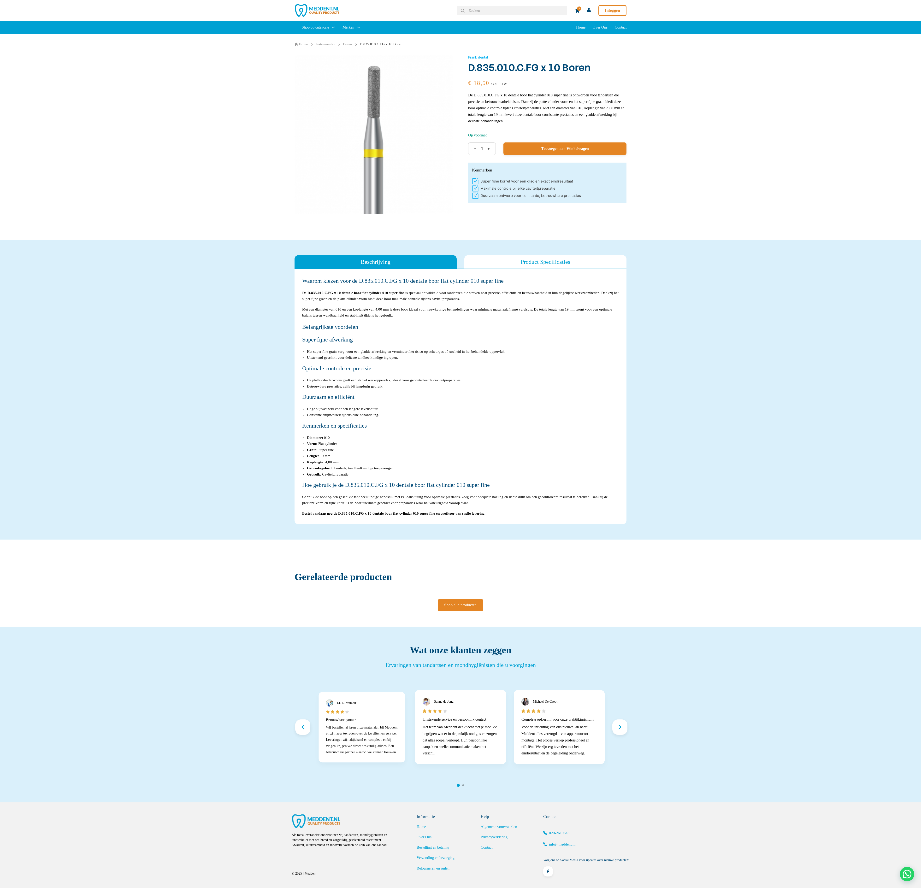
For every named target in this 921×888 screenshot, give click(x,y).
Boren (347, 44)
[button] (907, 874)
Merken (348, 27)
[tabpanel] (460, 397)
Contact (620, 27)
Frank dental (478, 57)
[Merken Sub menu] (358, 27)
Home (580, 27)
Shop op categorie (315, 27)
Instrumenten (325, 44)
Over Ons (600, 27)
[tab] (376, 262)
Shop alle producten (460, 605)
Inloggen (612, 10)
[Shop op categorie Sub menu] (333, 27)
